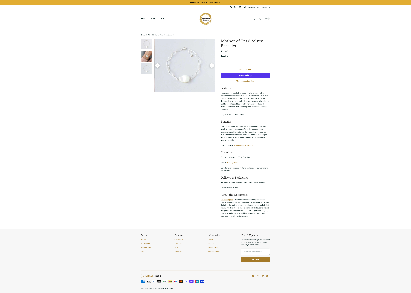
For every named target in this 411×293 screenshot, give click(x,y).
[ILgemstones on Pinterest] (240, 7)
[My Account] (260, 18)
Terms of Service (214, 251)
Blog (153, 19)
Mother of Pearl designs (243, 145)
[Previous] (157, 65)
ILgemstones (152, 288)
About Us (178, 243)
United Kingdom (258, 7)
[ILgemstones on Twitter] (244, 7)
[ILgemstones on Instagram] (235, 7)
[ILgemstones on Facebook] (230, 7)
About (162, 19)
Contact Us (178, 240)
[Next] (212, 65)
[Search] (254, 18)
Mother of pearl (227, 199)
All (149, 35)
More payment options (245, 81)
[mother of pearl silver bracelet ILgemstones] (184, 65)
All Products (146, 243)
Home (143, 35)
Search (143, 251)
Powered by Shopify (165, 288)
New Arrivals (146, 247)
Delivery (211, 240)
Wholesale (178, 251)
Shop (143, 19)
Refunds (211, 243)
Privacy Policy (213, 247)
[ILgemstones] (205, 18)
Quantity (224, 56)
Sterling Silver (232, 162)
